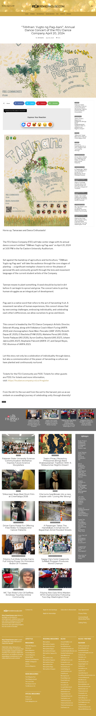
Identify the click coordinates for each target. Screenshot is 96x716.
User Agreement (83, 610)
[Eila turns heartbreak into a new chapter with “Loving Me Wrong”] (90, 144)
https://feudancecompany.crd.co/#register (28, 380)
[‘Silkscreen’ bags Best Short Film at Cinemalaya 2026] (90, 134)
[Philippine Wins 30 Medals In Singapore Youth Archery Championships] (86, 414)
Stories (3, 401)
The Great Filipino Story (79, 180)
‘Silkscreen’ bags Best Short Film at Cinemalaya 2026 (80, 136)
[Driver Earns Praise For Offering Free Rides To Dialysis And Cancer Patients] (90, 156)
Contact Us (28, 610)
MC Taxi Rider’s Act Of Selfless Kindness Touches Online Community (81, 209)
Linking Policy (82, 622)
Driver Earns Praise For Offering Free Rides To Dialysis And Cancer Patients (81, 160)
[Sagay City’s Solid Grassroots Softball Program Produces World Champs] (90, 194)
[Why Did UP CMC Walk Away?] (89, 556)
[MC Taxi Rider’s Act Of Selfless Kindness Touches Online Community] (90, 206)
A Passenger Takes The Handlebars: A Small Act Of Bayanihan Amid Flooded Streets (81, 172)
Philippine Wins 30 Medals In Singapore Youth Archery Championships (86, 423)
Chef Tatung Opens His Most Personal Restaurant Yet (82, 456)
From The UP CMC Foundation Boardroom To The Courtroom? (82, 539)
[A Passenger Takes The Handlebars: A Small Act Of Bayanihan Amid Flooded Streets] (90, 168)
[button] (91, 6)
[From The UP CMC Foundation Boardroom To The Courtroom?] (89, 536)
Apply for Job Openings (50, 610)
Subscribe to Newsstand (68, 610)
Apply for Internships (49, 613)
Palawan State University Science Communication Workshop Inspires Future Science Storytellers (81, 108)
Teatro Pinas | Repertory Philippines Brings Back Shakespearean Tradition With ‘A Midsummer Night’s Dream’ (80, 124)
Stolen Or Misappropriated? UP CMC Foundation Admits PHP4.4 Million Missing (83, 511)
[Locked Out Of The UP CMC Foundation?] (89, 548)
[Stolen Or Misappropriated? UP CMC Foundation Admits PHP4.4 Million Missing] (92, 509)
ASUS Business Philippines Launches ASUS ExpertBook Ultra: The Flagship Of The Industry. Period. (82, 470)
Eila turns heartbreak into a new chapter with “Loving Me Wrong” (80, 147)
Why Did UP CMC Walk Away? (82, 557)
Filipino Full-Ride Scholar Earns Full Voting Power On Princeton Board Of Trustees (81, 185)
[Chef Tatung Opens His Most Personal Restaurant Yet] (89, 453)
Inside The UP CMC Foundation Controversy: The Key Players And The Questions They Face (82, 525)
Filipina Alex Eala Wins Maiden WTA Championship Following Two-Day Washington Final (81, 221)
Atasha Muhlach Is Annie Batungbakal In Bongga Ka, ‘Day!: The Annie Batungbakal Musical (82, 486)
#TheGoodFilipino (79, 154)
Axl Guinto (41, 37)
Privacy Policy (82, 613)
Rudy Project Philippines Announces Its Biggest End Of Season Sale (82, 444)
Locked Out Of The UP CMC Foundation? (82, 549)
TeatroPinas (78, 116)
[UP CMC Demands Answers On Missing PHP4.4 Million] (89, 498)
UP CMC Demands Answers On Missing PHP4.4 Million (82, 500)
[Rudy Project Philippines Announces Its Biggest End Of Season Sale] (89, 442)
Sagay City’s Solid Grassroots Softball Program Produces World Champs (81, 198)
